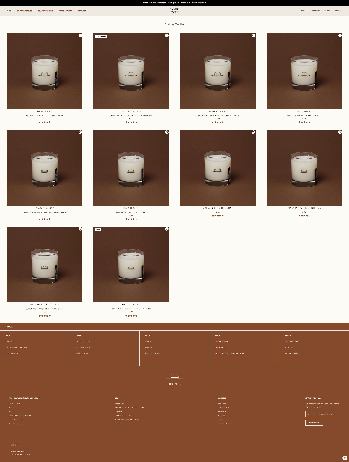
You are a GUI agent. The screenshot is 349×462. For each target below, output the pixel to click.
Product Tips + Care (17, 420)
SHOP (9, 11)
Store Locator (14, 403)
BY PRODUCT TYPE (24, 11)
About (11, 407)
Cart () (338, 11)
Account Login (15, 424)
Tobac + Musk (82, 353)
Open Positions (224, 424)
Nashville (150, 347)
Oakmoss (10, 341)
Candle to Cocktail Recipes (20, 416)
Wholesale (222, 403)
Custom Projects (224, 407)
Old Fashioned (12, 353)
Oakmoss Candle (304, 111)
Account (316, 11)
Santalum (149, 341)
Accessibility (120, 424)
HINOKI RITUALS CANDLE (131, 305)
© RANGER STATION (18, 451)
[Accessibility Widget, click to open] (345, 458)
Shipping (118, 412)
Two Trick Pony (83, 341)
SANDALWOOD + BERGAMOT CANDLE (44, 305)
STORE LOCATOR (65, 11)
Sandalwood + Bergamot (17, 347)
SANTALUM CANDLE (44, 111)
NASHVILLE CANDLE (131, 208)
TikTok (220, 420)
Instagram (222, 412)
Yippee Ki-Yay (221, 341)
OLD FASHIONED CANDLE (217, 111)
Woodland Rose (83, 347)
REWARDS (82, 11)
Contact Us (119, 403)
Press (11, 412)
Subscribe (314, 423)
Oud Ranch (220, 347)
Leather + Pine (152, 353)
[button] (80, 35)
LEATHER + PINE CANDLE (131, 111)
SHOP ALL (9, 327)
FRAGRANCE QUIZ (45, 11)
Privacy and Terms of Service (127, 420)
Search (327, 11)
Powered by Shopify (20, 455)
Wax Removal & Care (123, 416)
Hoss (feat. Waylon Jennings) (229, 353)
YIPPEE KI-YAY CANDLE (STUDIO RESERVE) (304, 208)
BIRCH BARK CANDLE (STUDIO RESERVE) (218, 208)
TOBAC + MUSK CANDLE (45, 208)
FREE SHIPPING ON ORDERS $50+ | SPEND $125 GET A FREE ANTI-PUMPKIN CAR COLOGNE (174, 3)
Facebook (222, 416)
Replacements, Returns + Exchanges (129, 407)
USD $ (303, 11)
